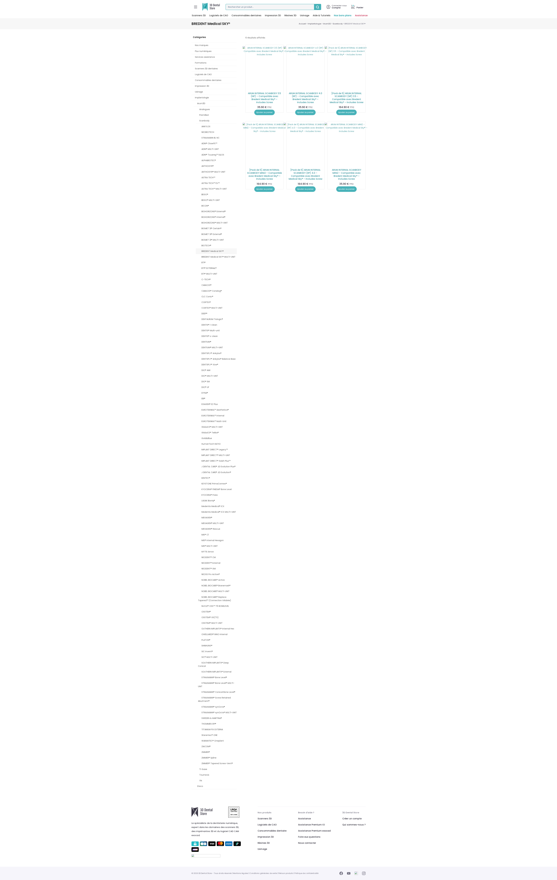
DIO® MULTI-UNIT (209, 375)
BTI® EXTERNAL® (209, 268)
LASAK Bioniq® (208, 500)
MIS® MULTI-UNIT (209, 546)
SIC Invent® (207, 651)
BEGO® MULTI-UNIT (210, 200)
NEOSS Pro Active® (210, 574)
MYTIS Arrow (207, 551)
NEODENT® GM (208, 568)
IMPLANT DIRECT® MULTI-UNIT (215, 455)
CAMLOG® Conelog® (211, 290)
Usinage (304, 15)
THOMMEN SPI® (208, 723)
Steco (200, 786)
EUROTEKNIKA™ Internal (212, 415)
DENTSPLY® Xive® (209, 364)
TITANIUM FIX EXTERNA (212, 729)
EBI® (203, 398)
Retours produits (285, 873)
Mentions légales (240, 873)
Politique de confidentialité (306, 873)
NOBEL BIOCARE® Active (213, 579)
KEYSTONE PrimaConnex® (214, 483)
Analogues (204, 109)
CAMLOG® (206, 285)
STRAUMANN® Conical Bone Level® (218, 692)
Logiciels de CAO (218, 15)
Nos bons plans (342, 15)
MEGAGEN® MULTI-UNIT (212, 523)
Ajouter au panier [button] (264, 112)
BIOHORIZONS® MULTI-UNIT (214, 222)
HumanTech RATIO (211, 443)
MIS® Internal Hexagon (212, 540)
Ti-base (203, 769)
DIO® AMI (205, 370)
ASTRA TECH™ (208, 177)
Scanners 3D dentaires (206, 68)
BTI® (203, 262)
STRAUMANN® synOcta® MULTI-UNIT (219, 712)
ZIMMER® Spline (208, 757)
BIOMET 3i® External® (211, 234)
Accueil (302, 23)
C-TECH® (206, 279)
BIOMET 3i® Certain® (211, 228)
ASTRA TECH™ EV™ (210, 183)
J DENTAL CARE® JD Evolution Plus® (218, 466)
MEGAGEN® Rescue (210, 528)
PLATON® (205, 640)
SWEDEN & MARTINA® (211, 718)
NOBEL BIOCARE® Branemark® (215, 585)
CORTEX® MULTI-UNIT (212, 307)
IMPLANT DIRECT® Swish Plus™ (215, 460)
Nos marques (201, 45)
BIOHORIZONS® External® (213, 211)
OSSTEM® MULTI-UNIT (212, 623)
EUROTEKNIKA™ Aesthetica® (215, 409)
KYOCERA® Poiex (209, 495)
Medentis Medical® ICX (212, 506)
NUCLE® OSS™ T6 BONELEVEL (215, 606)
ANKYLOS (205, 126)
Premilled (204, 115)
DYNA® (204, 392)
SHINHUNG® (206, 645)
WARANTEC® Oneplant (212, 740)
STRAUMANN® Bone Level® (214, 677)
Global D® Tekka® (210, 432)
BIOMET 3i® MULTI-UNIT (212, 239)
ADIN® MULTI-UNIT (210, 149)
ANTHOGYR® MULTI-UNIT (213, 171)
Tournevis (204, 774)
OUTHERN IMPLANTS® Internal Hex (217, 628)
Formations (200, 62)
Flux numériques (203, 51)
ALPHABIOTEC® (208, 160)
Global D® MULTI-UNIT (212, 426)
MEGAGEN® (206, 517)
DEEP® (204, 313)
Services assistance (205, 57)
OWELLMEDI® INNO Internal (214, 634)
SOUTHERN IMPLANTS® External (216, 671)
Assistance (361, 15)
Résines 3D (290, 15)
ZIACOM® (206, 746)
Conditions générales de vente (263, 873)
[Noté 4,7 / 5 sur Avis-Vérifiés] (216, 855)
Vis (200, 780)
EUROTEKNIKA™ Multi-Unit (213, 421)
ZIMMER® (205, 752)
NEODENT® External (210, 563)
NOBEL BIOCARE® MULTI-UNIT (215, 591)
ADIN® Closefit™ (209, 143)
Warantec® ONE (209, 735)
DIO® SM (205, 381)
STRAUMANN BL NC (210, 137)
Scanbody (338, 23)
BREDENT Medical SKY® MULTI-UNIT (218, 256)
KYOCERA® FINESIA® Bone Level (216, 489)
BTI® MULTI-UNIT (209, 273)
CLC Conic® (207, 296)
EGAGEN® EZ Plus (209, 404)
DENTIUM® (206, 341)
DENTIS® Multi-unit (210, 330)
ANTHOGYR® (207, 166)
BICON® (205, 205)
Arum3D (327, 23)
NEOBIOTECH (207, 132)
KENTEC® (205, 478)
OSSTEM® (206, 611)
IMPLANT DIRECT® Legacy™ (214, 449)
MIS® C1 (205, 534)
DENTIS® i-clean (209, 324)
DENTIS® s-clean (209, 336)
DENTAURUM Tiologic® (212, 319)
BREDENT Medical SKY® (212, 251)
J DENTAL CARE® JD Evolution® (216, 472)
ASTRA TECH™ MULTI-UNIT (214, 188)
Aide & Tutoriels (321, 15)
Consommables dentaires (246, 15)
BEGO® (204, 194)
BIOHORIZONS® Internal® (213, 217)
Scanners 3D (199, 15)
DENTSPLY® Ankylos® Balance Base (218, 358)
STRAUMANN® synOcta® (213, 706)
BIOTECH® (206, 245)
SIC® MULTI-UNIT (209, 657)
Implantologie (314, 23)
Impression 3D (273, 15)
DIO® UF (205, 387)
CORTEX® (206, 302)
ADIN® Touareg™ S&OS (212, 154)
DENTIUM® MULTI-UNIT (212, 347)
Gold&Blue (206, 438)
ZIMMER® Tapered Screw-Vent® (217, 763)
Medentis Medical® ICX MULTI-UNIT (218, 511)
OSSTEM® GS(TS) (210, 617)
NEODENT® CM (208, 557)
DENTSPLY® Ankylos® (211, 353)
